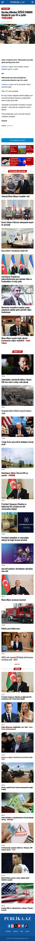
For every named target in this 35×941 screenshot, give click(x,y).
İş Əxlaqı (27, 931)
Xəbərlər (15, 931)
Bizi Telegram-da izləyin (17, 140)
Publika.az (5, 67)
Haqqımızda (8, 931)
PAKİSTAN (10, 125)
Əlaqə (21, 931)
